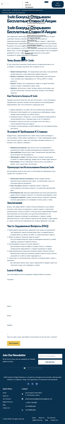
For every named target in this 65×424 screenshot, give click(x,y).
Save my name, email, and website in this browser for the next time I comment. (32, 337)
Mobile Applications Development (36, 35)
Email (9, 316)
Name (9, 306)
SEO (28, 43)
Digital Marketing (31, 40)
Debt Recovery (31, 21)
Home (26, 2)
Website (9, 325)
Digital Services (30, 29)
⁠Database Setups (32, 47)
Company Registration (33, 11)
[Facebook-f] (28, 383)
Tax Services (29, 7)
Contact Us (28, 53)
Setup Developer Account (34, 45)
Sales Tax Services (32, 16)
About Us (28, 5)
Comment (10, 279)
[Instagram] (32, 383)
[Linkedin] (36, 383)
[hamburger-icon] (46, 2)
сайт (53, 221)
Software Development (33, 38)
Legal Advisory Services (33, 18)
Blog (26, 51)
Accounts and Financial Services (36, 23)
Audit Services (31, 25)
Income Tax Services (33, 13)
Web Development (32, 33)
